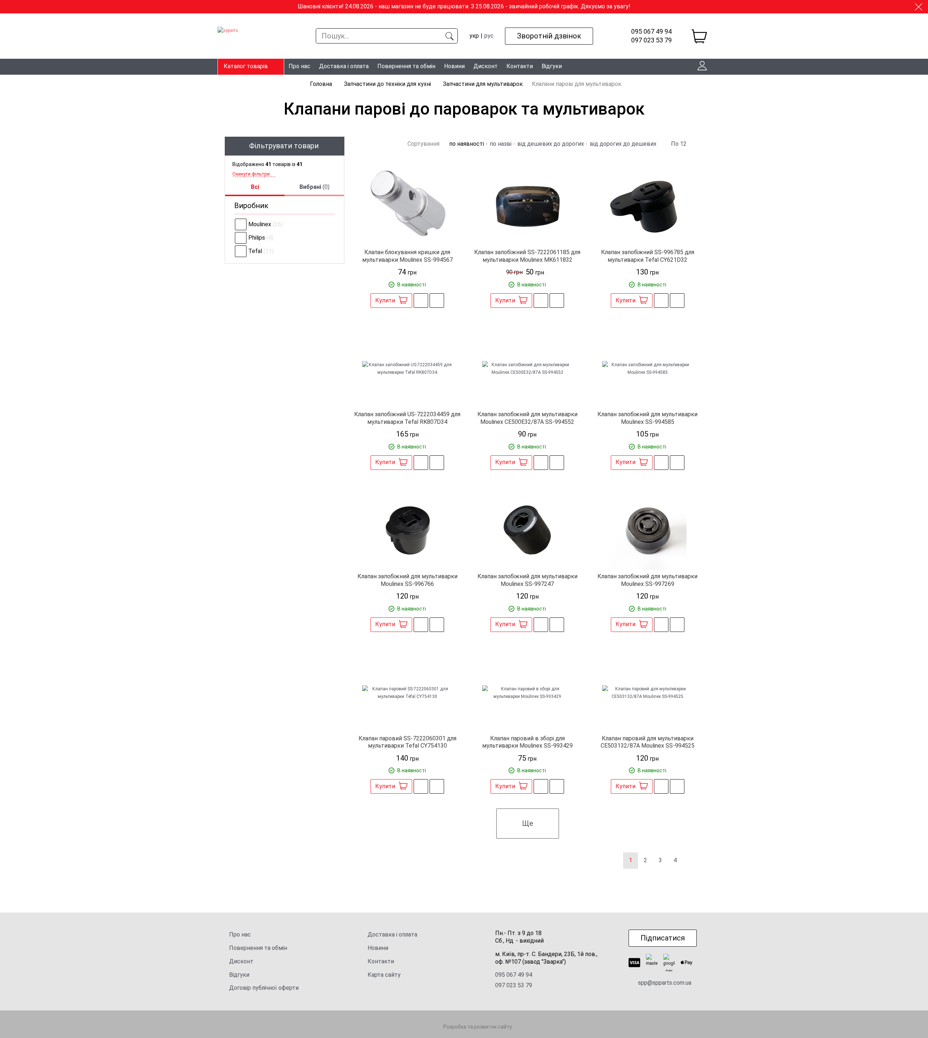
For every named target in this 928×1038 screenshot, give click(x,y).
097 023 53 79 (651, 40)
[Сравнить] (437, 300)
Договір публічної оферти (264, 987)
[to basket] (699, 36)
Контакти (519, 66)
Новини (454, 66)
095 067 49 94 (651, 31)
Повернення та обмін (406, 66)
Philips (256, 237)
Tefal (255, 251)
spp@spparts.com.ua (664, 982)
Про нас (299, 66)
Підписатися (663, 938)
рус (489, 35)
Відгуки (552, 66)
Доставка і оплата (344, 66)
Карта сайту (384, 974)
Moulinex (259, 224)
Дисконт (485, 66)
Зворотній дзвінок (549, 36)
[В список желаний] (421, 300)
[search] (449, 36)
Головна (322, 83)
